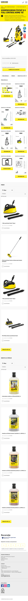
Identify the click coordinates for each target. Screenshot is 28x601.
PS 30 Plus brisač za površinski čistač (10, 335)
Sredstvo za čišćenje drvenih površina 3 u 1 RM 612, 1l (13, 507)
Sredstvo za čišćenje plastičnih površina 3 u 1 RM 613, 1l (14, 470)
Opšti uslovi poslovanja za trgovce (8, 556)
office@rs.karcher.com (5, 575)
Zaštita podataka (4, 558)
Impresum (3, 557)
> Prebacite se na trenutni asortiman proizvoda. (14, 20)
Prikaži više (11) (6, 521)
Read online (7, 168)
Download (7, 96)
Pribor (13, 76)
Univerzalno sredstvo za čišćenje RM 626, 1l (11, 396)
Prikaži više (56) (6, 349)
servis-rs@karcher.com (5, 576)
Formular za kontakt (14, 69)
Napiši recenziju (15, 63)
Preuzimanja (5, 76)
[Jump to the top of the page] (24, 598)
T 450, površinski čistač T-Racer (8, 223)
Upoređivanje (7, 228)
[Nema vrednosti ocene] (6, 63)
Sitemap (2, 560)
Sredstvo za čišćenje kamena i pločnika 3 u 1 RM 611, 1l (13, 433)
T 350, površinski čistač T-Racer (8, 298)
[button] (26, 76)
